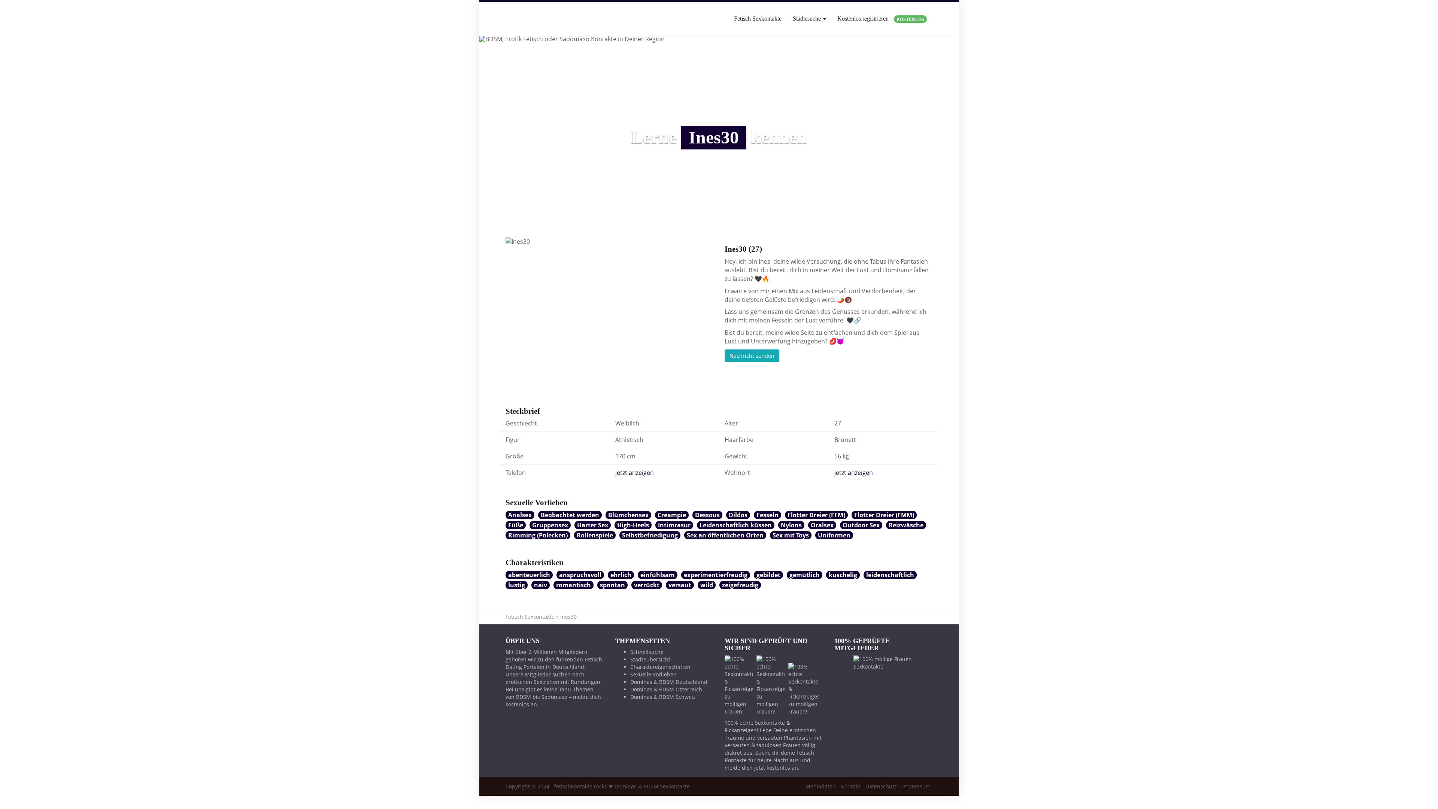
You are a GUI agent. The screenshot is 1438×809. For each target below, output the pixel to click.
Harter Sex (592, 525)
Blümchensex (628, 515)
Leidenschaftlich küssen (736, 525)
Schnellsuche (647, 651)
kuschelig (843, 575)
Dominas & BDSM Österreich (666, 689)
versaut (679, 585)
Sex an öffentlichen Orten (725, 535)
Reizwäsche (906, 525)
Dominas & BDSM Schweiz (663, 696)
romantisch (573, 585)
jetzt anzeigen (634, 473)
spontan (612, 585)
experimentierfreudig (715, 575)
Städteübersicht (650, 659)
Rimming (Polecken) (538, 535)
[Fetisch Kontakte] (505, 18)
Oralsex (822, 525)
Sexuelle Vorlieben (653, 674)
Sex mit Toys (791, 535)
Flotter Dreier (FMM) (884, 515)
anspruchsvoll (580, 575)
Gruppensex (550, 525)
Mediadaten (821, 786)
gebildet (768, 575)
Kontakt (850, 786)
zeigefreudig (740, 585)
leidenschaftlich (890, 575)
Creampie (672, 515)
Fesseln (767, 515)
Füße (515, 525)
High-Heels (633, 525)
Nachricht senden (751, 355)
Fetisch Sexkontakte (758, 18)
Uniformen (834, 535)
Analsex (520, 515)
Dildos (738, 515)
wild (706, 585)
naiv (540, 585)
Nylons (791, 525)
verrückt (646, 585)
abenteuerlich (529, 575)
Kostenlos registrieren (880, 18)
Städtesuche (807, 18)
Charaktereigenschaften (660, 666)
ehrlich (620, 575)
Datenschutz (881, 786)
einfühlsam (657, 575)
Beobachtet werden (570, 515)
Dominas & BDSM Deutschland (668, 681)
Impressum (916, 786)
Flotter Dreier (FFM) (816, 515)
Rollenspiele (595, 535)
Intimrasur (674, 525)
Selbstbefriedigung (650, 535)
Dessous (707, 515)
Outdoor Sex (861, 525)
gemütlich (804, 575)
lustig (516, 585)
